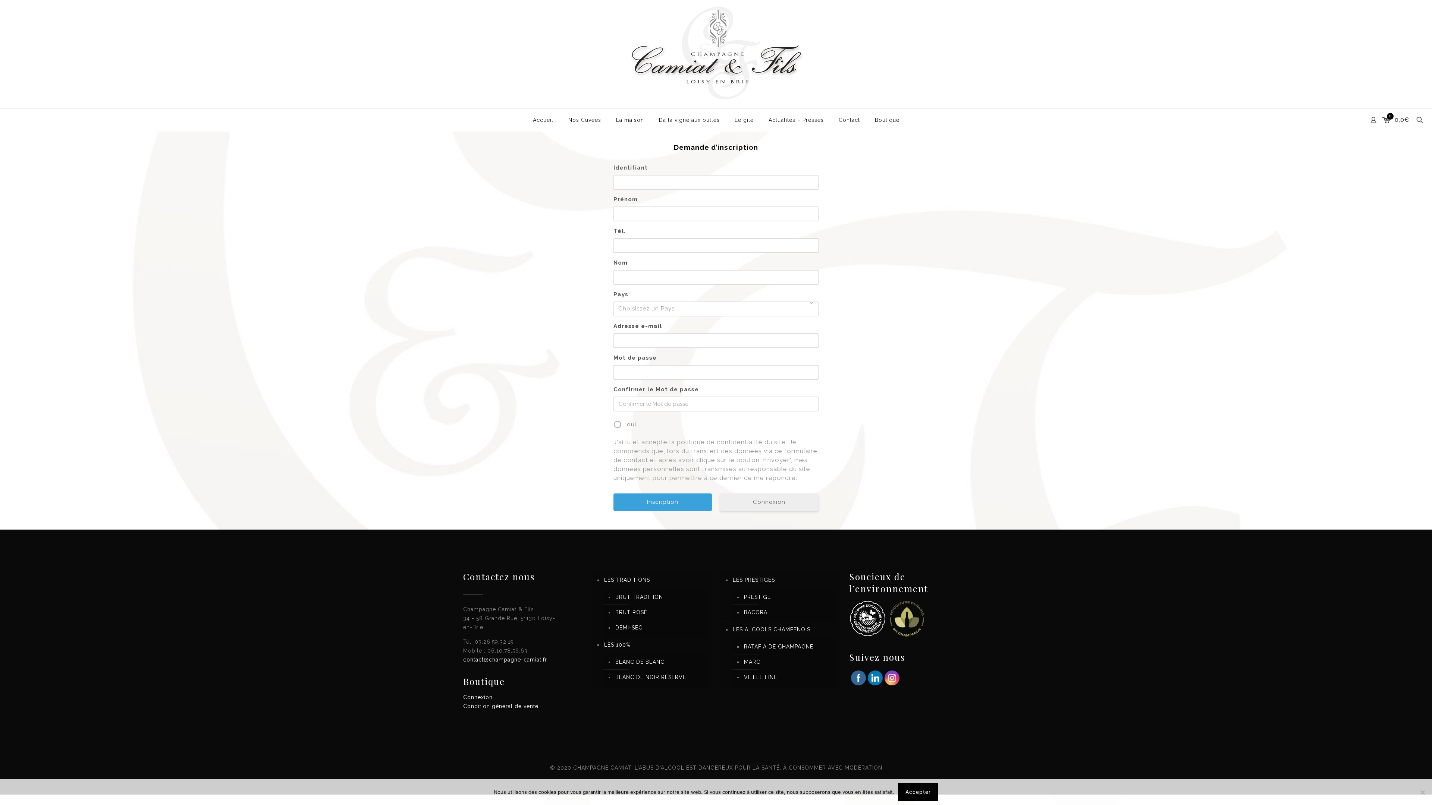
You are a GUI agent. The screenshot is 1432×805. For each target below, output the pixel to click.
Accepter (918, 792)
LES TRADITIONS (627, 580)
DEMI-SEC (629, 628)
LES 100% (617, 645)
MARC (752, 662)
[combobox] (716, 309)
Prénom (625, 199)
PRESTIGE (757, 597)
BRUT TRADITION (639, 597)
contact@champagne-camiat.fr (505, 660)
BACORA (755, 612)
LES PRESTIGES (754, 580)
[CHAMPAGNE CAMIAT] (716, 54)
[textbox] (718, 309)
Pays (620, 294)
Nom (620, 262)
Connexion (769, 502)
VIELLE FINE (760, 677)
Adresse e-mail (637, 326)
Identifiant (630, 167)
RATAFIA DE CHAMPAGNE (778, 647)
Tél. (619, 231)
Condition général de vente (500, 706)
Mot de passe (635, 357)
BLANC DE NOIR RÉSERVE (650, 677)
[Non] (1422, 792)
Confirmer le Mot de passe (656, 389)
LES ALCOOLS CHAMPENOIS (771, 629)
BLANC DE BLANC (640, 662)
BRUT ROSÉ (631, 612)
